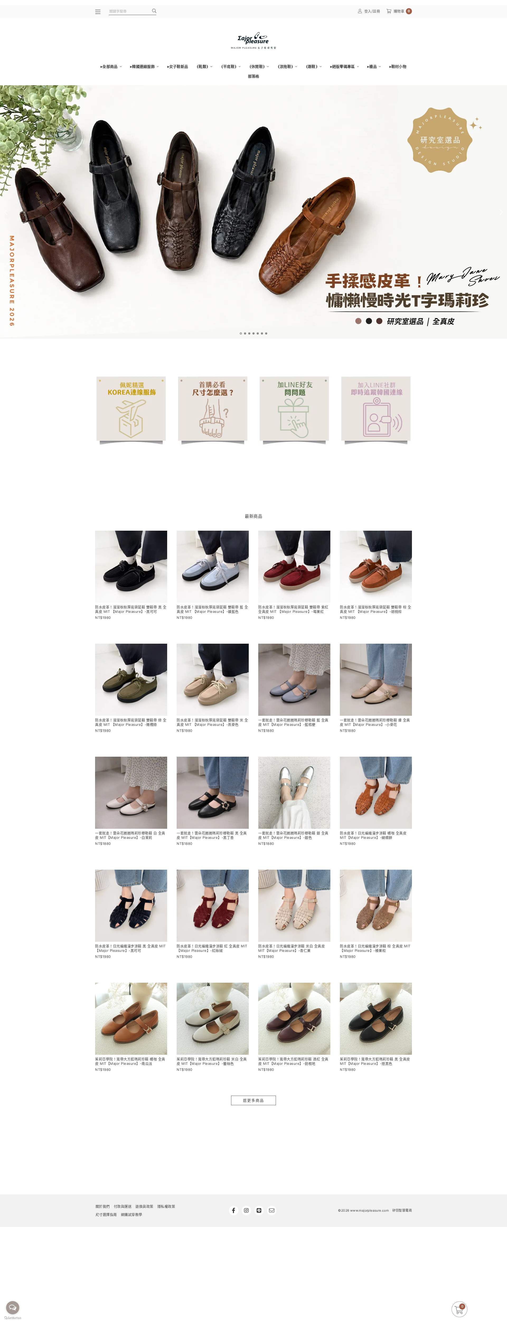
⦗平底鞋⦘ (229, 66)
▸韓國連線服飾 (143, 66)
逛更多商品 (253, 1100)
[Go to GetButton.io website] (12, 1317)
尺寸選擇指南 (106, 1214)
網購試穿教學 (131, 1214)
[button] (241, 333)
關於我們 (103, 1206)
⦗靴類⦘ (202, 66)
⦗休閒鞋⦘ (257, 66)
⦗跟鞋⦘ (312, 66)
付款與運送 (123, 1206)
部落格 (253, 76)
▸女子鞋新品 (177, 66)
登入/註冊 (372, 11)
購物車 (402, 11)
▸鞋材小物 (397, 66)
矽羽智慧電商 (402, 1210)
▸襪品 (372, 66)
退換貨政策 (144, 1206)
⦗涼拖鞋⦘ (286, 66)
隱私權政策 (166, 1206)
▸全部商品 (110, 66)
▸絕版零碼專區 (343, 66)
